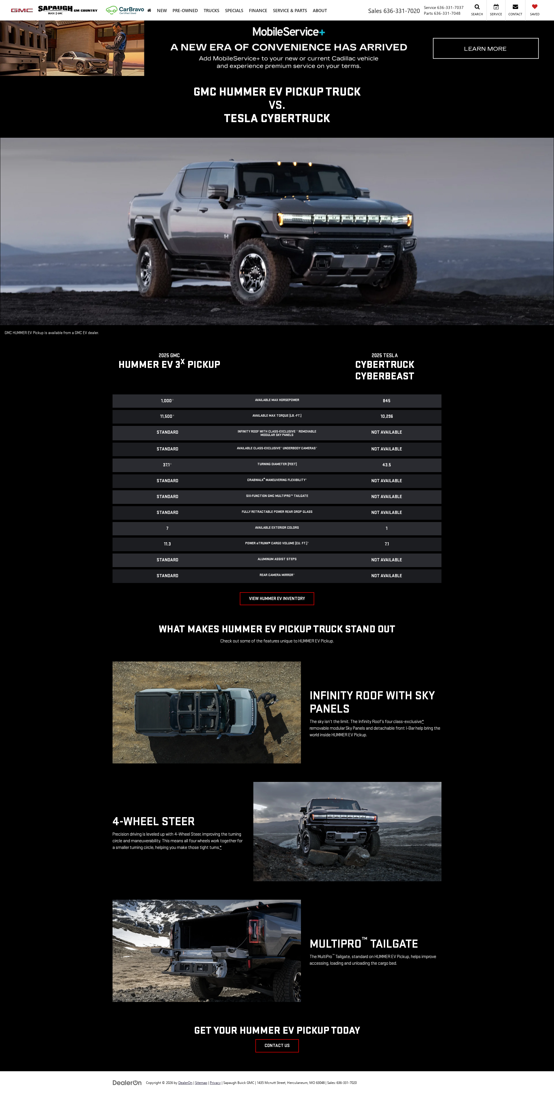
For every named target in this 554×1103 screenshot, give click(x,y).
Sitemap (201, 1082)
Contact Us (277, 1045)
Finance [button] (258, 10)
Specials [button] (234, 10)
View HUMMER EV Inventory (277, 598)
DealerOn (185, 1082)
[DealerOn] (127, 1082)
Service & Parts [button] (290, 10)
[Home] (149, 10)
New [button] (162, 10)
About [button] (320, 10)
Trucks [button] (211, 10)
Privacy (215, 1082)
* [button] (173, 401)
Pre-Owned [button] (185, 10)
